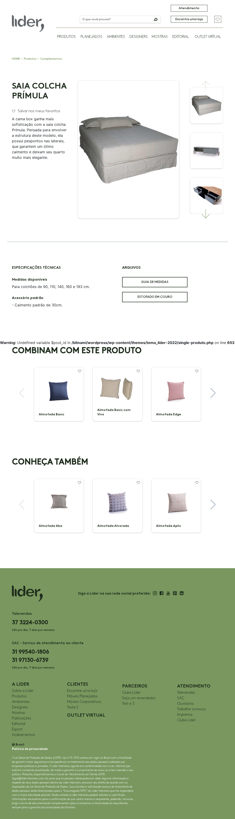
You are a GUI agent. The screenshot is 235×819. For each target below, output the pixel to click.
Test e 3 (128, 703)
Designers (138, 37)
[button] (205, 85)
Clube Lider (131, 692)
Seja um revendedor (139, 698)
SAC (180, 698)
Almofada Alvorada (113, 526)
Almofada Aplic (168, 526)
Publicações (21, 718)
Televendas (186, 692)
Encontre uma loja (189, 19)
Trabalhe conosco (191, 709)
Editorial (180, 37)
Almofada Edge (168, 414)
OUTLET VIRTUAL (208, 37)
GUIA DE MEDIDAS (154, 282)
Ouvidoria (185, 703)
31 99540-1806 (30, 651)
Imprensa (184, 714)
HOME (16, 58)
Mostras (160, 37)
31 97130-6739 (30, 660)
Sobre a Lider (23, 691)
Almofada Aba (50, 526)
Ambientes (116, 37)
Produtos (66, 37)
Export (17, 729)
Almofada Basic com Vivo (114, 412)
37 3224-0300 (30, 622)
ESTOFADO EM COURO (154, 297)
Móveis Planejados (82, 696)
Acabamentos (23, 735)
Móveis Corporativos (84, 702)
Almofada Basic (51, 414)
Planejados (91, 37)
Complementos (51, 58)
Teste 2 (72, 707)
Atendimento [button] (189, 8)
